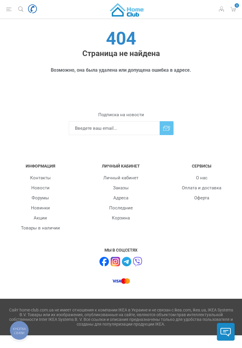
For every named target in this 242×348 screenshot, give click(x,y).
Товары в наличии (40, 228)
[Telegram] (126, 261)
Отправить (167, 128)
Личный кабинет (120, 177)
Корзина (121, 218)
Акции (40, 218)
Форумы (40, 198)
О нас (201, 177)
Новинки (40, 208)
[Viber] (138, 261)
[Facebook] (104, 261)
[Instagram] (115, 261)
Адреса (120, 198)
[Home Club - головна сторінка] (127, 9)
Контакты (40, 177)
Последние (121, 208)
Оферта (201, 198)
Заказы (121, 188)
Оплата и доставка (201, 188)
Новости (40, 188)
